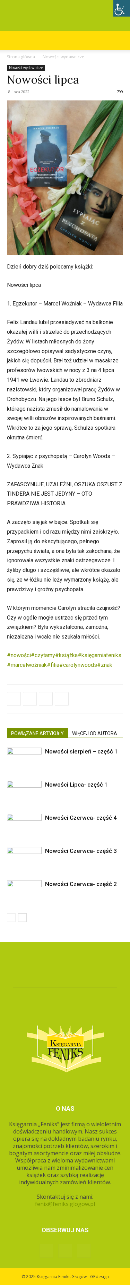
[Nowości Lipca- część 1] (24, 793)
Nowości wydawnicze (63, 57)
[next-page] (22, 917)
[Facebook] (14, 699)
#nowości (19, 655)
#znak (104, 665)
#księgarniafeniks (99, 655)
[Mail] (84, 1251)
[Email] (62, 699)
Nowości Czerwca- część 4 (81, 817)
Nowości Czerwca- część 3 (81, 850)
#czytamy (43, 655)
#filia (53, 665)
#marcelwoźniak (27, 665)
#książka (66, 655)
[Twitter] (30, 699)
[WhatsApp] (46, 699)
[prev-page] (11, 917)
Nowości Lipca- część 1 (76, 784)
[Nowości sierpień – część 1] (24, 759)
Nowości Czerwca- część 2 (81, 883)
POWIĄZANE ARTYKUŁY (37, 733)
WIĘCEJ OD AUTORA (94, 733)
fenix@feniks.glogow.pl (65, 1204)
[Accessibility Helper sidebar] (121, 8)
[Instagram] (65, 1251)
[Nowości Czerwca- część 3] (24, 859)
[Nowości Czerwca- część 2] (24, 892)
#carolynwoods (78, 665)
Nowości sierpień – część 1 (81, 751)
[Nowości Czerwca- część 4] (24, 826)
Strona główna (21, 57)
